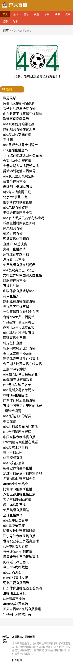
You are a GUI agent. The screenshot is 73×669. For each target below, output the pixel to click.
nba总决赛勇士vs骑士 (18, 270)
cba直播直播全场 (15, 150)
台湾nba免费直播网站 (18, 317)
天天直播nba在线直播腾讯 (22, 609)
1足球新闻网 (12, 411)
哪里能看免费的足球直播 (21, 557)
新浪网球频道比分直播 (19, 348)
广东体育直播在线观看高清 (22, 588)
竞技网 (8, 140)
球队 (15, 21)
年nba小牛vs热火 (15, 484)
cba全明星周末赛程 (17, 432)
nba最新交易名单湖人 (18, 390)
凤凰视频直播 (13, 228)
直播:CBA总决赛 (15, 244)
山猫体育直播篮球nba (18, 291)
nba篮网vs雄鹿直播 (17, 134)
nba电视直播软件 (15, 207)
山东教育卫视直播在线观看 (22, 114)
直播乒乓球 (11, 285)
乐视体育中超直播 (16, 254)
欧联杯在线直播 (14, 280)
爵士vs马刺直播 (14, 504)
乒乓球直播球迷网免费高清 (22, 155)
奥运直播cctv (12, 452)
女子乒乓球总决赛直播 (19, 108)
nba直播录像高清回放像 (20, 426)
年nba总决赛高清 (15, 604)
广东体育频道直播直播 (19, 400)
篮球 (26, 14)
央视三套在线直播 (16, 306)
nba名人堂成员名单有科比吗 (23, 218)
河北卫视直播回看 (16, 583)
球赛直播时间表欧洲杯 (19, 223)
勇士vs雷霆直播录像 (17, 353)
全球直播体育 (13, 515)
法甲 (67, 14)
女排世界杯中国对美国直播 (22, 275)
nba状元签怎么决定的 (18, 176)
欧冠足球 (9, 98)
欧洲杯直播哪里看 (16, 119)
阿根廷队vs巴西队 (16, 562)
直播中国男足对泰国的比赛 (22, 405)
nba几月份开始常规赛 (18, 124)
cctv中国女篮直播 (15, 546)
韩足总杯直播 (13, 343)
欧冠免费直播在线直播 (19, 301)
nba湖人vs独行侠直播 (18, 332)
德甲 (5, 21)
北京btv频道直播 (15, 197)
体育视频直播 (13, 458)
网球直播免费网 (14, 338)
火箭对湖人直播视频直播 (21, 166)
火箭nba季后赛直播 (17, 160)
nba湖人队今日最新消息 (20, 374)
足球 (15, 14)
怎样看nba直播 (14, 259)
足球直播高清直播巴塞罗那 (22, 473)
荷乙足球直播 (13, 233)
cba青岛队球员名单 (17, 385)
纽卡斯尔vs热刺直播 (17, 551)
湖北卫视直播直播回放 (19, 494)
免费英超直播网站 (16, 510)
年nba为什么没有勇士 (18, 322)
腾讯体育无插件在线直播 (21, 359)
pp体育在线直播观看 (18, 379)
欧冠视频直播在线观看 (19, 129)
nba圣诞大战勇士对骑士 (20, 145)
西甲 (57, 14)
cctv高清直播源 (14, 598)
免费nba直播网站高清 (18, 103)
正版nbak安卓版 (14, 369)
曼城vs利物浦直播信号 (19, 171)
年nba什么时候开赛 (17, 614)
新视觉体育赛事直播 (17, 468)
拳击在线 (9, 421)
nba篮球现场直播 (15, 447)
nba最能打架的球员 (17, 416)
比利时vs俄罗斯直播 (17, 489)
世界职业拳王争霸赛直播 (21, 541)
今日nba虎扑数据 (15, 567)
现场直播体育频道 (16, 239)
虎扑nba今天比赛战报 (18, 327)
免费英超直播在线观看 (19, 265)
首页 (5, 14)
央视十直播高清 (14, 249)
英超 (36, 14)
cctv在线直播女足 (15, 578)
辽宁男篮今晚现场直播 (19, 536)
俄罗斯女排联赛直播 (17, 202)
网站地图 (17, 660)
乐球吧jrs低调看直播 (17, 186)
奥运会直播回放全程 (17, 213)
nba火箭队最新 (14, 463)
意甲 (46, 14)
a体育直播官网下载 (17, 192)
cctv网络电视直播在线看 (20, 442)
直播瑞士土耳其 (14, 593)
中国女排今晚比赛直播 (19, 437)
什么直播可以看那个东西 (21, 312)
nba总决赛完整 (14, 525)
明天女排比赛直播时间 (19, 531)
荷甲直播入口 (13, 296)
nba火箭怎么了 (14, 572)
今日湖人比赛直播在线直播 (22, 364)
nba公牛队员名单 (15, 520)
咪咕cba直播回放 (15, 395)
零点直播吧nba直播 (17, 499)
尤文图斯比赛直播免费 (19, 478)
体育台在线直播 (14, 181)
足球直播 (30, 636)
